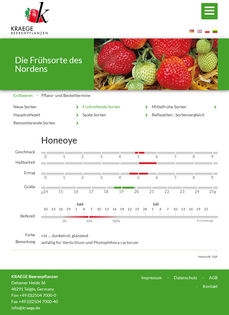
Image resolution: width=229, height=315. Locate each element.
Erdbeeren (23, 95)
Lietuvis (215, 31)
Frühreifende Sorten (101, 106)
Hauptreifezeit (26, 114)
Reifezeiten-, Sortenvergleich (178, 114)
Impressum (151, 277)
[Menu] (209, 11)
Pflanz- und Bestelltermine (65, 95)
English (199, 31)
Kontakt (210, 286)
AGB (213, 277)
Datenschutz (185, 277)
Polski (207, 31)
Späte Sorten (94, 114)
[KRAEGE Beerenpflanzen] (30, 32)
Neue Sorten (24, 106)
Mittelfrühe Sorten (169, 106)
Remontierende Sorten (34, 122)
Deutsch (191, 31)
